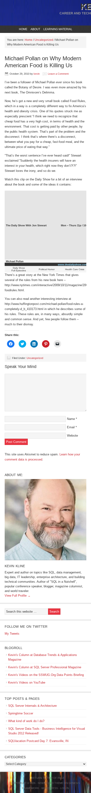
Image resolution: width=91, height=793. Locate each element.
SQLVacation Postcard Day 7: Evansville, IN (38, 741)
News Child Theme (50, 783)
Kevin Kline (15, 566)
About (34, 29)
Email (71, 427)
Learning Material (57, 29)
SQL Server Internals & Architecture (32, 705)
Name (71, 419)
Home (23, 29)
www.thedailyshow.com (73, 264)
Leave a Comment (58, 73)
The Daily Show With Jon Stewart (26, 225)
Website (72, 435)
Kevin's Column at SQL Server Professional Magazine (44, 667)
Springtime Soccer (20, 713)
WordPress (49, 788)
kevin (37, 73)
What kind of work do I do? (26, 721)
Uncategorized (35, 358)
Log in (64, 788)
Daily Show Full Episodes (18, 269)
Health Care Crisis (74, 269)
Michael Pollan (15, 261)
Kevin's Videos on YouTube (26, 682)
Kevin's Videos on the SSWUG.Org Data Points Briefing (46, 675)
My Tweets (12, 633)
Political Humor (47, 269)
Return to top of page (47, 778)
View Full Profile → (18, 595)
